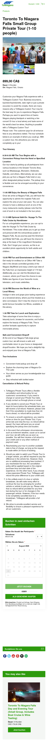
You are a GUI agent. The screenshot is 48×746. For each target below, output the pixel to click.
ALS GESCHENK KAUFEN (24, 596)
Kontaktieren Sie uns (13, 649)
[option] (8, 69)
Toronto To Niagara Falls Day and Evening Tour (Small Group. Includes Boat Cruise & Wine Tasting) (22, 712)
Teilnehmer (10, 535)
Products (6, 11)
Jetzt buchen (19, 729)
